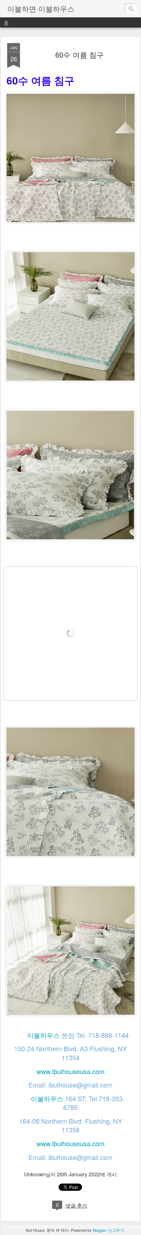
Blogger (99, 1230)
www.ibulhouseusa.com (70, 1071)
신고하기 (116, 1230)
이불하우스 (43, 1035)
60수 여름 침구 (79, 54)
